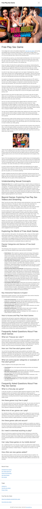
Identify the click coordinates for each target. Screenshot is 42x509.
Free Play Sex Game (8, 3)
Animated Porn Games (7, 469)
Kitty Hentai (4, 477)
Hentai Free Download (6, 473)
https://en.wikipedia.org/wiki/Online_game (11, 499)
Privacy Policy (5, 490)
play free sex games (30, 51)
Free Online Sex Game (6, 502)
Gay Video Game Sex (6, 471)
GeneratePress (29, 507)
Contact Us (4, 486)
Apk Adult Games (5, 475)
